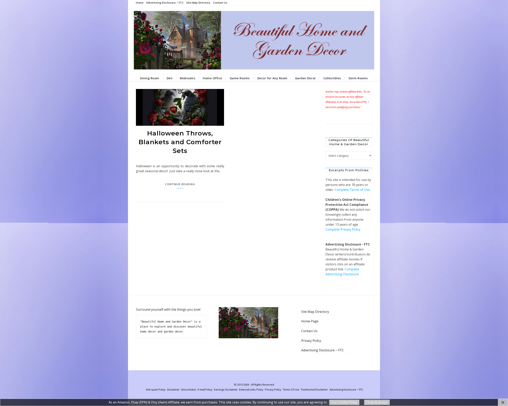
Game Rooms (240, 78)
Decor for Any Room (272, 78)
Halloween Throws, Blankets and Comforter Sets (180, 142)
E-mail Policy (205, 389)
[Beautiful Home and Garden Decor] (254, 40)
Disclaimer (173, 389)
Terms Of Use (291, 389)
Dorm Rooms (358, 78)
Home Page (309, 321)
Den (170, 78)
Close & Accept (377, 402)
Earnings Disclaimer (226, 389)
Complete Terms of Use (352, 190)
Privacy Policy (311, 340)
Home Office (212, 78)
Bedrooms (187, 78)
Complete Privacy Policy (342, 229)
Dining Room (149, 78)
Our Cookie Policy (344, 402)
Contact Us (220, 2)
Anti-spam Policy (155, 389)
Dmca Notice (188, 389)
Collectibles (332, 78)
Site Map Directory (198, 2)
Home (139, 2)
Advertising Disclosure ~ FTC (165, 2)
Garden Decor (305, 78)
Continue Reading (180, 184)
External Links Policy (251, 389)
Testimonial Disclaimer (314, 389)
